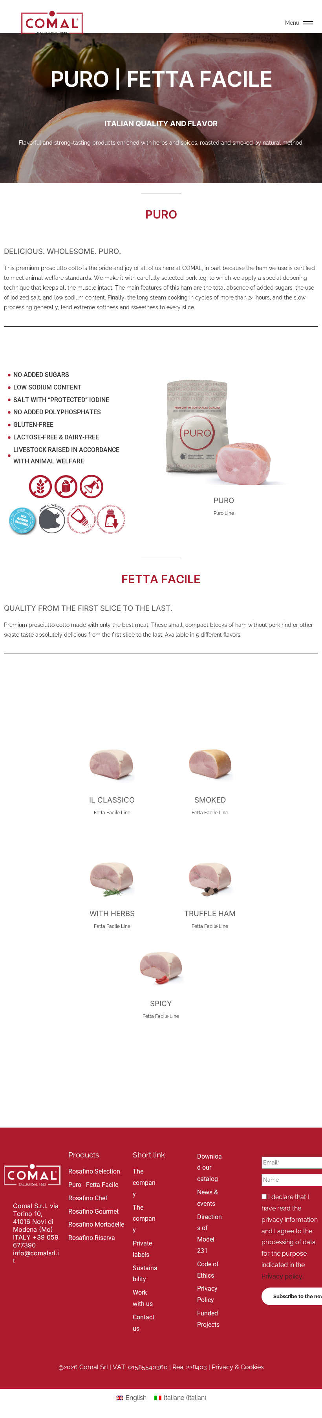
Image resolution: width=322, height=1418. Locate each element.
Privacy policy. (283, 1276)
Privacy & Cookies (238, 1367)
